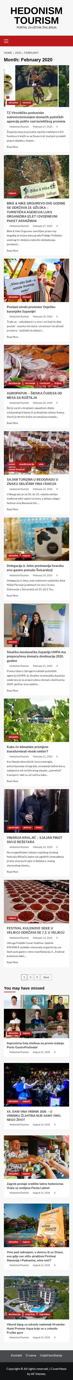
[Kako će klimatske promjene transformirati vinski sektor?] (36, 720)
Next (46, 977)
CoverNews (59, 1368)
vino (41, 464)
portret (27, 827)
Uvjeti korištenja (51, 1355)
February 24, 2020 (42, 489)
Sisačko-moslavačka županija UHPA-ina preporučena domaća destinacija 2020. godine (36, 656)
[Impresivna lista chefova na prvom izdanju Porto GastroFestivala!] (36, 1016)
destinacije (15, 383)
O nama (31, 1355)
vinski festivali (17, 469)
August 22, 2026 (41, 1052)
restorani (45, 383)
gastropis (14, 827)
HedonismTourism (19, 126)
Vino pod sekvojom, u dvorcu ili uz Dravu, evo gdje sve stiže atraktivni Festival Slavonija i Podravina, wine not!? (35, 1256)
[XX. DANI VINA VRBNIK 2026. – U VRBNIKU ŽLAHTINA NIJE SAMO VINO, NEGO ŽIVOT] (36, 1084)
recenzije (30, 383)
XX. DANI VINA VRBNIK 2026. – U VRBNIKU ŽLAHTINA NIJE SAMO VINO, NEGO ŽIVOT (34, 1115)
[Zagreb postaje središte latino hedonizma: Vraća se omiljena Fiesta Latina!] (36, 1157)
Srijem (58, 383)
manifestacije (26, 464)
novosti (27, 102)
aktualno (13, 102)
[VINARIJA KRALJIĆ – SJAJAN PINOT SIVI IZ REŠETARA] (36, 811)
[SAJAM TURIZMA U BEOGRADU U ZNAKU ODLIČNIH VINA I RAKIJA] (36, 453)
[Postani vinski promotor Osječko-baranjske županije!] (36, 280)
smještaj (30, 1314)
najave (12, 193)
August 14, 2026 (41, 1124)
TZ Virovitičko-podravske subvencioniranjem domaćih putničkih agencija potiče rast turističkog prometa (36, 117)
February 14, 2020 (42, 847)
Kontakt (16, 1355)
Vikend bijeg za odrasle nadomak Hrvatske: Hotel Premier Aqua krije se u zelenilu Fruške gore (36, 1328)
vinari (39, 827)
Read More (12, 147)
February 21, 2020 (42, 666)
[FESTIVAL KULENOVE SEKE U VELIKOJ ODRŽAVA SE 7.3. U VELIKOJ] (36, 901)
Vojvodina (44, 1314)
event (12, 464)
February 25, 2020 (42, 403)
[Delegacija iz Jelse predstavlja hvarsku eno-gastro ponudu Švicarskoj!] (36, 539)
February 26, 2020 (42, 316)
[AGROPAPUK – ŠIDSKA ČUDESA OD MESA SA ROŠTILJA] (36, 366)
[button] (8, 40)
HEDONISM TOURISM (36, 15)
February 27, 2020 (42, 126)
